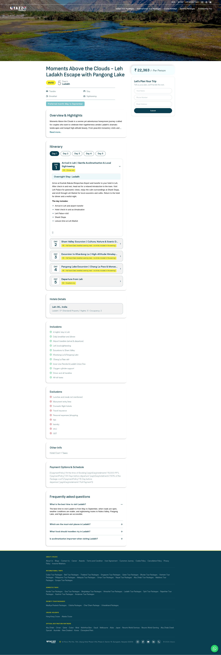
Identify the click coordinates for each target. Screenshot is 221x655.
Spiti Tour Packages (150, 591)
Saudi (96, 628)
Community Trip (205, 9)
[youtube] (210, 2)
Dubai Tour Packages (54, 575)
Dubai (71, 628)
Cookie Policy (141, 561)
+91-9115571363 (191, 2)
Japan (118, 628)
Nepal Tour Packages (124, 577)
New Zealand (67, 630)
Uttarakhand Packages (110, 605)
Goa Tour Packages (72, 591)
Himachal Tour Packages (112, 591)
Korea (76, 630)
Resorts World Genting (150, 628)
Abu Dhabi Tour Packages (144, 577)
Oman (58, 628)
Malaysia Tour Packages (86, 577)
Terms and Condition (95, 561)
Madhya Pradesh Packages (56, 605)
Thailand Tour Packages (90, 575)
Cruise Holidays (170, 9)
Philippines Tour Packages (65, 577)
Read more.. (55, 132)
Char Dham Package (91, 605)
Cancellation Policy (155, 561)
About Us (49, 561)
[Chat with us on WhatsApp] (214, 648)
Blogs (180, 2)
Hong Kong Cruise (53, 616)
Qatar (65, 628)
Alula (112, 628)
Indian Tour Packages (125, 9)
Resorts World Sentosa (131, 628)
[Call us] (159, 642)
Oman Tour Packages (105, 577)
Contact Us (65, 561)
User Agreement (111, 561)
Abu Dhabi (50, 628)
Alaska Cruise (67, 616)
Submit (153, 111)
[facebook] (206, 2)
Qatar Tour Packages (130, 575)
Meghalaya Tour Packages (91, 591)
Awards (82, 561)
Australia (57, 630)
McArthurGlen (86, 628)
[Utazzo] (18, 8)
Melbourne (104, 628)
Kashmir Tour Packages (64, 594)
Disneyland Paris (87, 630)
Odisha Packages (75, 605)
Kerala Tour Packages (54, 591)
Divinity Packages (187, 9)
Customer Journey (126, 561)
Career (74, 561)
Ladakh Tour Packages (132, 591)
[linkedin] (153, 642)
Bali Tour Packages (71, 575)
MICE (173, 2)
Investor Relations (58, 563)
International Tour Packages (149, 9)
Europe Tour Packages (64, 580)
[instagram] (202, 2)
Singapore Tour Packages (110, 575)
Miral (77, 628)
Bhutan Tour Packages (148, 575)
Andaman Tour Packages (84, 594)
